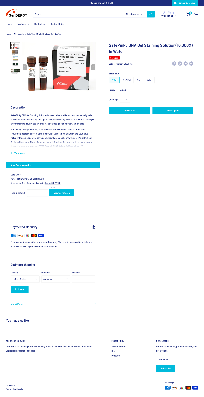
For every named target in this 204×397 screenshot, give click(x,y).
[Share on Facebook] (174, 63)
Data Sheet (16, 174)
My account (167, 15)
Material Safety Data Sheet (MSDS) (27, 178)
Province (45, 272)
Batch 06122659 (52, 183)
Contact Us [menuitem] (39, 24)
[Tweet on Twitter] (186, 63)
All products (19, 34)
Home (8, 34)
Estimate (19, 289)
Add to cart (129, 110)
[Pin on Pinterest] (180, 63)
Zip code (76, 272)
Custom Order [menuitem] (57, 24)
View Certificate (62, 192)
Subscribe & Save (187, 3)
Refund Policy (16, 304)
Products (115, 355)
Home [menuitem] (9, 24)
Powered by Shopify (14, 389)
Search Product (119, 346)
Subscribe (166, 368)
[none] (15, 45)
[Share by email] (191, 63)
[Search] (151, 14)
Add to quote (173, 110)
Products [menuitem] (21, 24)
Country (14, 272)
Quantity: (113, 99)
